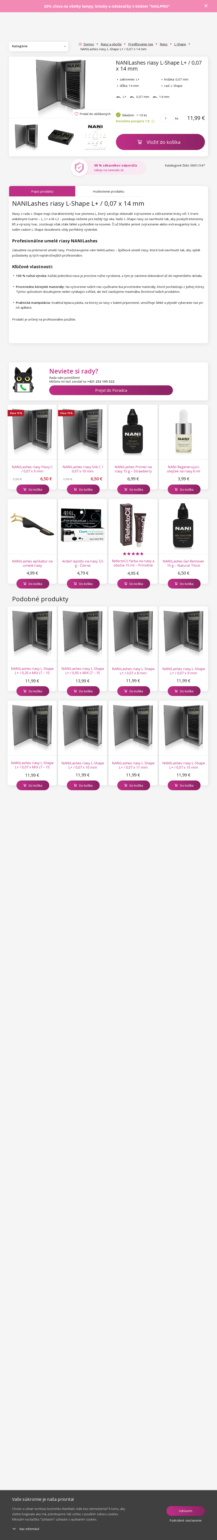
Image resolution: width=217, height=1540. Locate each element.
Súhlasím (185, 1511)
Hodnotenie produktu (108, 191)
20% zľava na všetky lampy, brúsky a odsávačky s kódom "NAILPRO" (107, 6)
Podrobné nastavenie (186, 1520)
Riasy (164, 44)
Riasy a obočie (111, 44)
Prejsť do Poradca (111, 390)
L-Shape (180, 44)
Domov (88, 44)
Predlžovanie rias (140, 44)
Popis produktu (42, 191)
